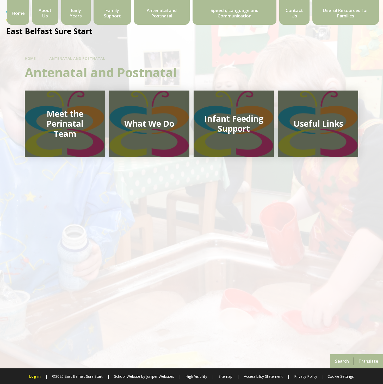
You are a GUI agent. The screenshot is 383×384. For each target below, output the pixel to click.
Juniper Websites (159, 376)
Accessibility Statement (263, 376)
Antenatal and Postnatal (77, 58)
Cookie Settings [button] (341, 376)
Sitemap (225, 376)
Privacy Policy (305, 376)
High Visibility (196, 376)
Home (30, 58)
